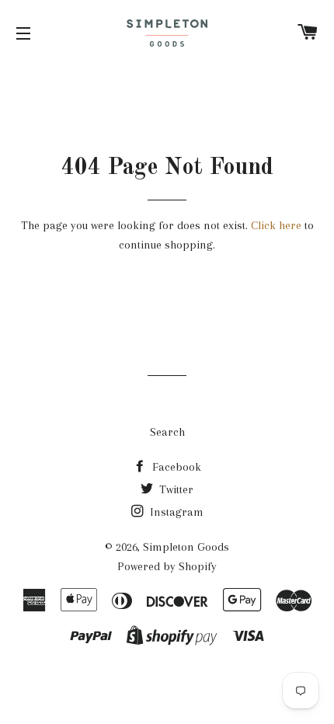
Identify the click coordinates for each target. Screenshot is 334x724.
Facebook (175, 467)
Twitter (174, 489)
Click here (276, 225)
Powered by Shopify (167, 566)
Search (167, 432)
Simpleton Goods (186, 547)
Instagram (175, 512)
